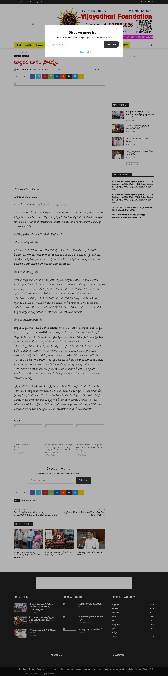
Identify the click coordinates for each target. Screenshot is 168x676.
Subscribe (111, 44)
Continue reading (84, 52)
